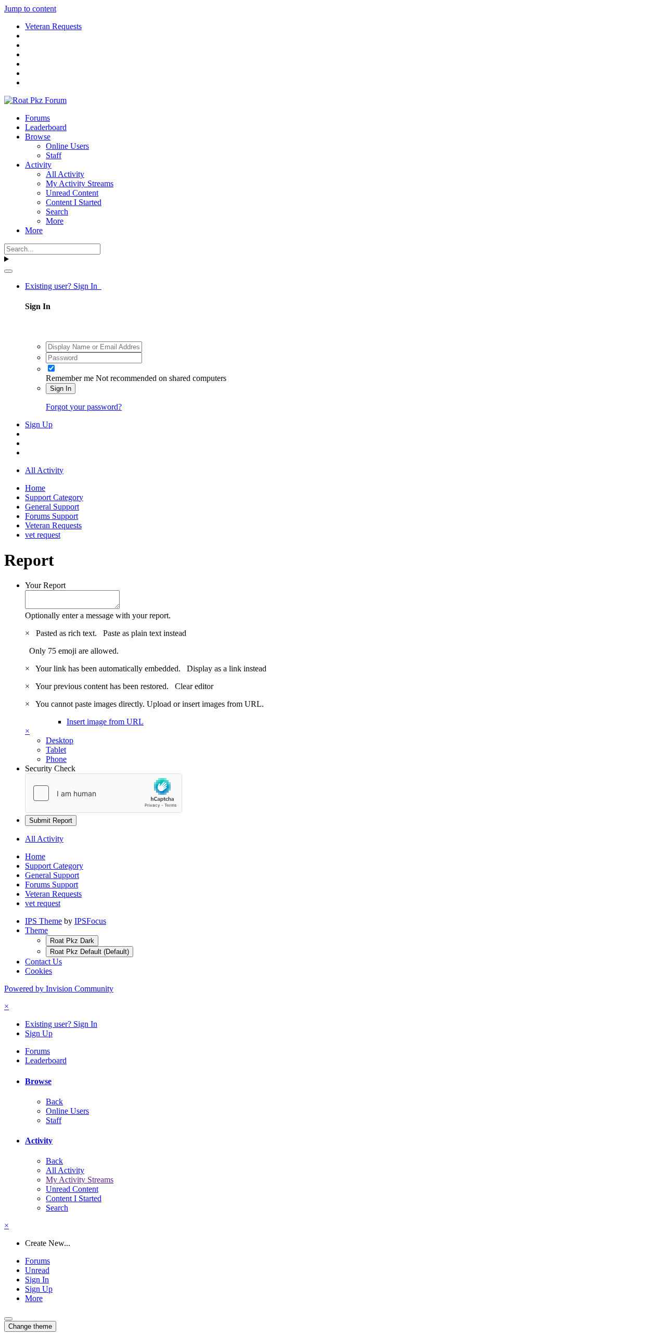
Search (57, 211)
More (54, 221)
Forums (37, 117)
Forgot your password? (84, 406)
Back (54, 1101)
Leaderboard (46, 127)
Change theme (30, 1326)
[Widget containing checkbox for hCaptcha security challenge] (103, 793)
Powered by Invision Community (58, 988)
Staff (53, 155)
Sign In (60, 388)
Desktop (59, 740)
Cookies (38, 970)
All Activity (65, 174)
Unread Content (72, 192)
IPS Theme (43, 921)
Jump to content (30, 8)
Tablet (56, 749)
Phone (56, 759)
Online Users (67, 146)
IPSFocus (90, 921)
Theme (36, 930)
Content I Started (73, 202)
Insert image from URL (105, 721)
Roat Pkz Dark (72, 941)
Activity (38, 164)
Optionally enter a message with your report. (98, 615)
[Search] (8, 271)
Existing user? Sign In (63, 286)
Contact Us (43, 961)
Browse (37, 136)
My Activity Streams (79, 183)
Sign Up (39, 424)
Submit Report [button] (50, 820)
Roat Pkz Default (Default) (89, 952)
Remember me (70, 378)
